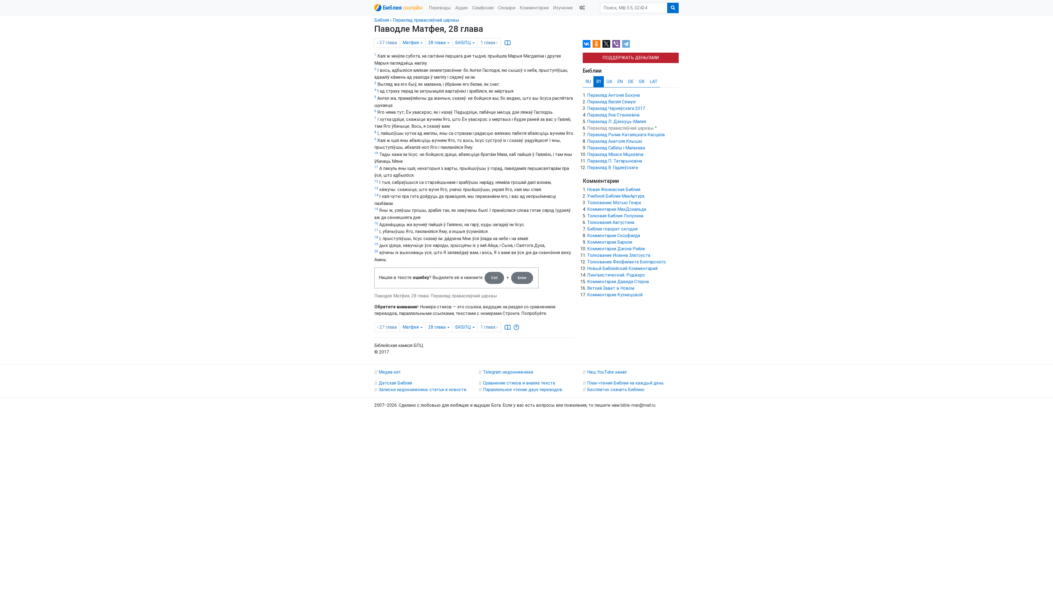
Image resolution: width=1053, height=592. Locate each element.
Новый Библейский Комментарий (622, 268)
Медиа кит (390, 372)
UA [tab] (609, 81)
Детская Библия (395, 383)
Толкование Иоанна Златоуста (618, 255)
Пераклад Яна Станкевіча (613, 115)
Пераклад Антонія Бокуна (613, 95)
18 (376, 237)
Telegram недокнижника (508, 372)
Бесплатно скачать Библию (615, 389)
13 (376, 188)
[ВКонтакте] (586, 44)
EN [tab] (620, 81)
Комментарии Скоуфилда (613, 235)
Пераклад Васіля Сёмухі (611, 101)
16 (376, 223)
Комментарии (534, 7)
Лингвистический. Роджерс (616, 275)
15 (376, 209)
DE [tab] (630, 81)
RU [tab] (588, 81)
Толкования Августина (610, 222)
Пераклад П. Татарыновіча (614, 161)
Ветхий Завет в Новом (610, 288)
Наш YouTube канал (607, 372)
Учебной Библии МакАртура (615, 196)
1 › (489, 42)
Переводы (440, 7)
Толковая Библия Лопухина (615, 215)
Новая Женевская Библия (613, 189)
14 (376, 195)
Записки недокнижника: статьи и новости (422, 389)
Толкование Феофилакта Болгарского (626, 261)
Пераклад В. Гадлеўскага (612, 167)
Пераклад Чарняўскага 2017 (616, 108)
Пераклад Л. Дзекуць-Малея (616, 121)
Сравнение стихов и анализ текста (519, 383)
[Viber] (616, 44)
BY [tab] (598, 81)
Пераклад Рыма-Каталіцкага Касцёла (626, 134)
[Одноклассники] (596, 44)
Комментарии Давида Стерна (618, 281)
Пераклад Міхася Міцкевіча (615, 154)
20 (376, 251)
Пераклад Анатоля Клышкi (614, 141)
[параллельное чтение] (507, 42)
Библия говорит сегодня (612, 229)
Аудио (461, 7)
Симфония (483, 7)
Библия (381, 20)
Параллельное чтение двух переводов (522, 389)
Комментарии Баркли (609, 242)
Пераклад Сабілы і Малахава (616, 147)
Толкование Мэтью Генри (614, 202)
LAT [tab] (654, 81)
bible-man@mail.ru (638, 405)
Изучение (563, 7)
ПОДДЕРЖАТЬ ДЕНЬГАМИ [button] (630, 57)
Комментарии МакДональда (616, 209)
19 (376, 244)
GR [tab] (641, 81)
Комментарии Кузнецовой (614, 294)
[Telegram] (626, 44)
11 (376, 167)
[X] (606, 44)
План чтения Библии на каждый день (625, 383)
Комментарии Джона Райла (616, 248)
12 (376, 181)
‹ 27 (387, 42)
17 (376, 230)
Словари (506, 7)
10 (376, 153)
